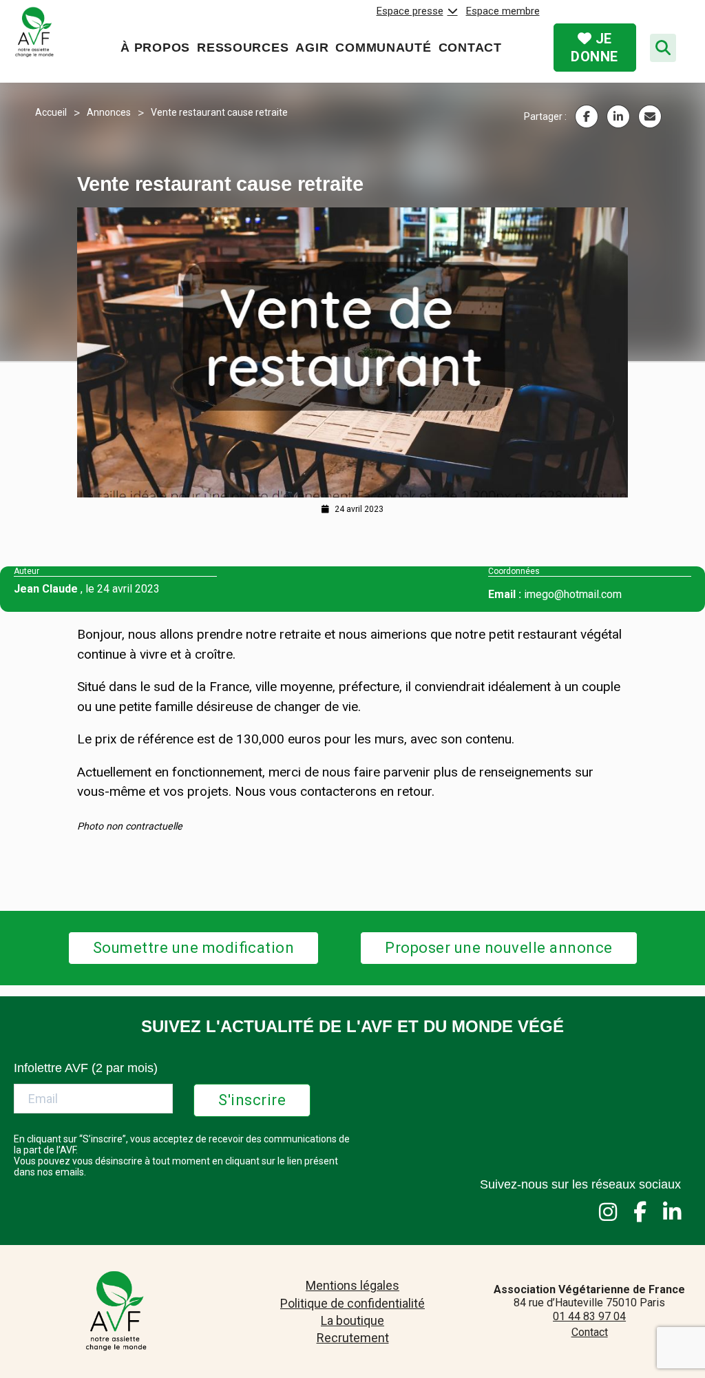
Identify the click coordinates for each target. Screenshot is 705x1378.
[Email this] (650, 116)
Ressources (242, 47)
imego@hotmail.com (573, 594)
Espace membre (503, 11)
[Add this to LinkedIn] (618, 116)
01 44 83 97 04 (589, 1316)
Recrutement (353, 1337)
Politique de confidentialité (352, 1303)
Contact (470, 47)
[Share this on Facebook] (586, 116)
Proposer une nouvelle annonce (499, 947)
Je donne (594, 47)
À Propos (155, 47)
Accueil (51, 112)
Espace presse (410, 11)
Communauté (383, 47)
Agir (311, 47)
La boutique (352, 1320)
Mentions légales (352, 1285)
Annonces (109, 112)
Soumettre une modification (194, 947)
